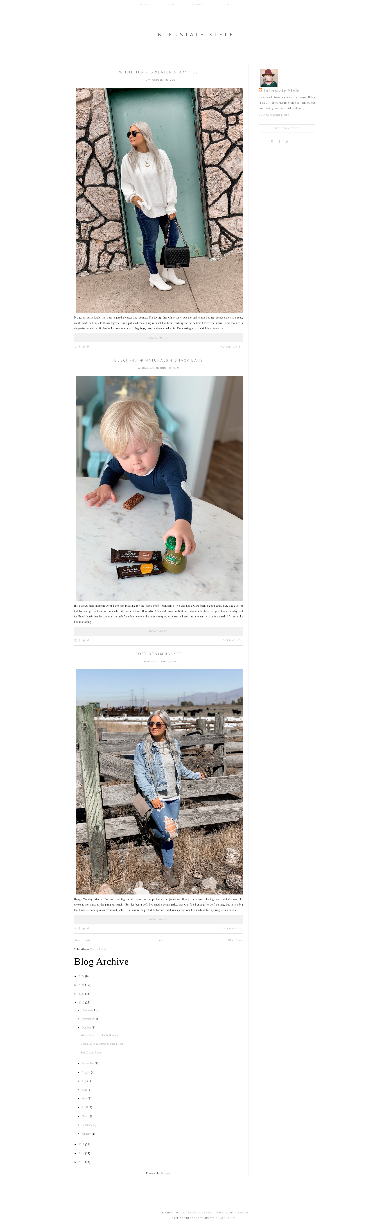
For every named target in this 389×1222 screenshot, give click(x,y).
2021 (82, 985)
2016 (82, 1162)
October (87, 1027)
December (88, 1010)
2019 (82, 1002)
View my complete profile (274, 114)
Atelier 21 (227, 1218)
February (87, 1124)
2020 (82, 993)
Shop (197, 4)
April (85, 1107)
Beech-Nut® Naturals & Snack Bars (158, 360)
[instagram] (272, 141)
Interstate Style (194, 34)
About (171, 4)
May (85, 1098)
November (88, 1018)
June (85, 1089)
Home (144, 4)
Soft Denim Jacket (159, 654)
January (87, 1133)
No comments (231, 347)
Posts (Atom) (98, 949)
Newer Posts (82, 940)
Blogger (165, 1173)
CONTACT (226, 4)
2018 (82, 1144)
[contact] (301, 141)
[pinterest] (294, 141)
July (85, 1081)
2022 (82, 976)
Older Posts (235, 940)
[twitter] (287, 141)
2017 (82, 1153)
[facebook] (279, 141)
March (86, 1116)
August (86, 1072)
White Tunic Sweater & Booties (158, 72)
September (88, 1063)
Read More (158, 337)
